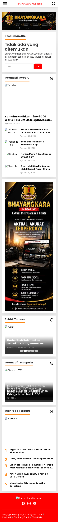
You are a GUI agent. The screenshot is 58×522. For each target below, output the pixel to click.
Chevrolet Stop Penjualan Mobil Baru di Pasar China (35, 168)
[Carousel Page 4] (32, 351)
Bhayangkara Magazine (29, 3)
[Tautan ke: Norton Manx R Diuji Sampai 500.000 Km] (12, 154)
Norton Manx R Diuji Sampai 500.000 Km (36, 155)
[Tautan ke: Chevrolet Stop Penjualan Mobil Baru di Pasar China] (11, 166)
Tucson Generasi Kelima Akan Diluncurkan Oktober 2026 (36, 131)
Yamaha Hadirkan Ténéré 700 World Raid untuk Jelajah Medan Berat (27, 118)
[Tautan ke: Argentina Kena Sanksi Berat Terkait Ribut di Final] (29, 431)
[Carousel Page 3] (29, 351)
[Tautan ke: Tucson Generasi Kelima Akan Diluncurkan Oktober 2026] (11, 130)
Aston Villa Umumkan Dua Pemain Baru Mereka (29, 475)
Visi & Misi (37, 517)
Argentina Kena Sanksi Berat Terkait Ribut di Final (30, 451)
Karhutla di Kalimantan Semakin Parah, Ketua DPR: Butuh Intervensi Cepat (25, 342)
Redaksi (6, 517)
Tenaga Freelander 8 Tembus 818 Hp (32, 143)
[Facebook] (23, 503)
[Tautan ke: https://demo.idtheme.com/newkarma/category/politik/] (52, 320)
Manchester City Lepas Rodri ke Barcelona (27, 484)
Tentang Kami (21, 517)
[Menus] (5, 3)
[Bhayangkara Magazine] (29, 497)
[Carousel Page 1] (21, 351)
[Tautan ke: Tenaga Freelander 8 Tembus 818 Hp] (11, 143)
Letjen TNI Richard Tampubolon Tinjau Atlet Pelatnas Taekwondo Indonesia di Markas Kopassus (31, 466)
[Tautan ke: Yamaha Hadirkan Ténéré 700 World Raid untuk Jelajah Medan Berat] (29, 98)
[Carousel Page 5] (36, 351)
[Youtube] (35, 503)
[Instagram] (29, 503)
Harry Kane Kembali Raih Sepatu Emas (31, 458)
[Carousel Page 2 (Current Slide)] (25, 351)
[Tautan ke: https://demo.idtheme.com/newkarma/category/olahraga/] (52, 411)
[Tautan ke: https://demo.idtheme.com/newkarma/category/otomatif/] (52, 78)
